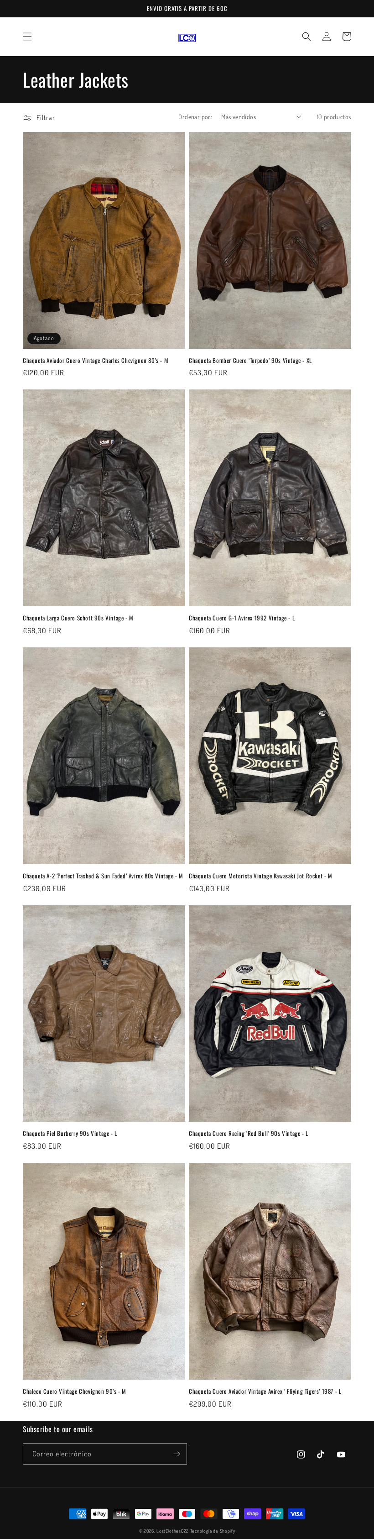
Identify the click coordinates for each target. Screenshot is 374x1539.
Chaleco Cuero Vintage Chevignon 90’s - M (74, 1391)
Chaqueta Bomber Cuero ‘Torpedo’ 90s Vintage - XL (250, 360)
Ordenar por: (195, 117)
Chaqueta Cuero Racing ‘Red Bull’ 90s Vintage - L (248, 1133)
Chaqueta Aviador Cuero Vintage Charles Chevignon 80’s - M (95, 360)
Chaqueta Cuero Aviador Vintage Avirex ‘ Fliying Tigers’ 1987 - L (265, 1391)
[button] (27, 36)
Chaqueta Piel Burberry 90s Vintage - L (70, 1133)
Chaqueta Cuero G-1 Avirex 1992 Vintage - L (242, 618)
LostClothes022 (172, 1531)
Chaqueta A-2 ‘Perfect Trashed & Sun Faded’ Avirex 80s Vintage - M (103, 876)
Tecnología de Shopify (212, 1531)
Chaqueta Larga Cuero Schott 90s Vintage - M (78, 618)
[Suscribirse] (176, 1454)
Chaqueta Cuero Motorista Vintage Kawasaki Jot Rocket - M (260, 876)
